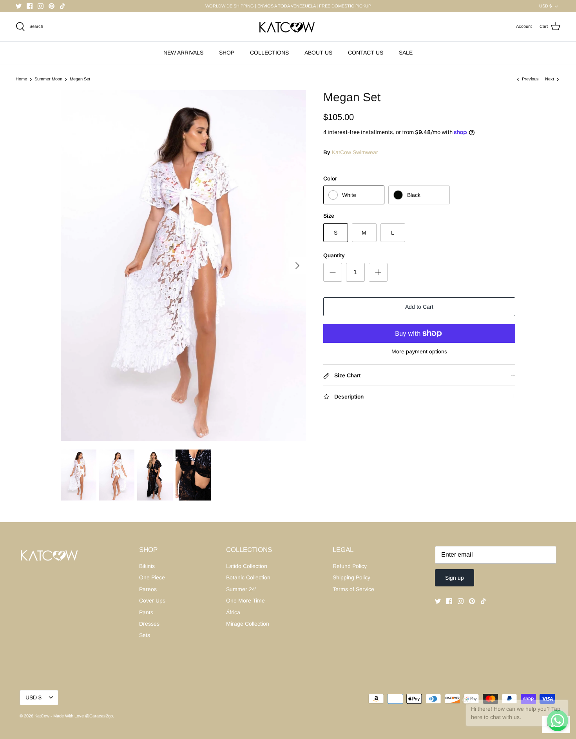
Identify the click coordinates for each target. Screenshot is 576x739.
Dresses (149, 624)
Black (413, 195)
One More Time (245, 600)
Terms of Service (353, 589)
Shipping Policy (351, 577)
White (349, 195)
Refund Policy (350, 566)
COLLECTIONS (269, 52)
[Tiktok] (62, 6)
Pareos (148, 589)
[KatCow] (288, 26)
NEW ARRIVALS (183, 52)
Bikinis (147, 566)
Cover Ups (152, 600)
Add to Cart (419, 307)
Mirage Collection (247, 624)
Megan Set (80, 79)
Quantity (334, 255)
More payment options (419, 351)
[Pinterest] (51, 6)
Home (21, 79)
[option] (183, 265)
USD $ (545, 6)
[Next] (297, 265)
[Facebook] (30, 6)
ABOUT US (318, 52)
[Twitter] (19, 6)
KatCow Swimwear (355, 152)
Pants (146, 612)
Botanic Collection (248, 577)
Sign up (454, 578)
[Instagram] (40, 6)
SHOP (226, 52)
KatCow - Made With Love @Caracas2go (73, 716)
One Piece (152, 577)
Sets (144, 635)
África (233, 612)
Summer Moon (48, 79)
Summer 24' (241, 589)
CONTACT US (365, 52)
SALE (406, 52)
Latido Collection (246, 566)
